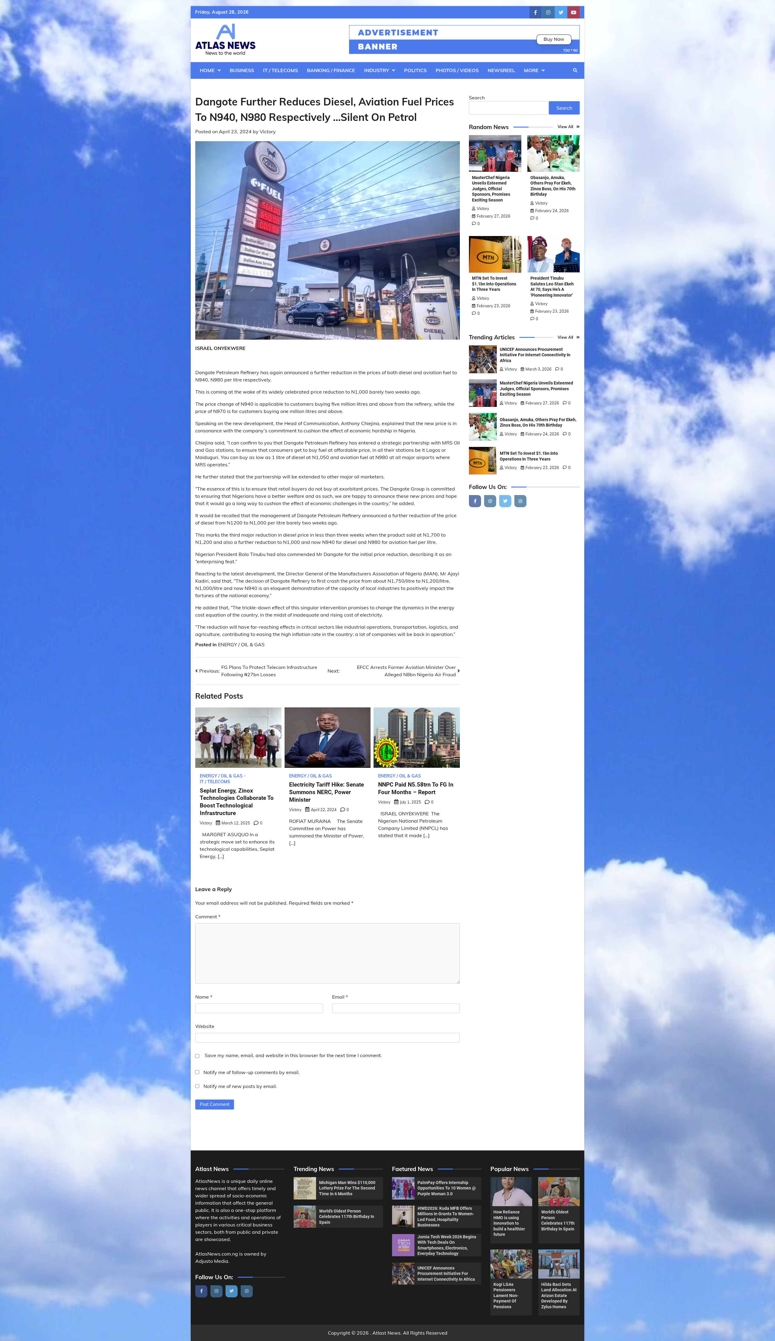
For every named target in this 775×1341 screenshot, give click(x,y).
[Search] (575, 70)
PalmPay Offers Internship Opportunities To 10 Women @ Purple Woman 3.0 (446, 1188)
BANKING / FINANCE (331, 70)
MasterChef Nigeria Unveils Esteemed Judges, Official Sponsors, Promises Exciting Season (491, 188)
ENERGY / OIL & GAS (241, 644)
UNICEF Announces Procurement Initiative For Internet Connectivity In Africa (535, 355)
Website (204, 1026)
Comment (207, 916)
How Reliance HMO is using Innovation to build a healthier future (509, 1223)
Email (340, 997)
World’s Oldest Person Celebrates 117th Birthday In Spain (346, 1217)
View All (565, 127)
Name (203, 997)
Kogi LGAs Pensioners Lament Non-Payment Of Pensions (506, 1295)
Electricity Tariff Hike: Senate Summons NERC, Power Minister (326, 792)
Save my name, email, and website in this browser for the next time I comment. (293, 1055)
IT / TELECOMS (280, 70)
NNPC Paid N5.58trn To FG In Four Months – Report (415, 788)
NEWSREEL (501, 70)
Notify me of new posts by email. (240, 1086)
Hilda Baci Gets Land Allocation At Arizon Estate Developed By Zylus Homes (559, 1295)
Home (207, 70)
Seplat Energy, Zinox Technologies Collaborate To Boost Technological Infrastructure (237, 802)
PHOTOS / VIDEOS (457, 70)
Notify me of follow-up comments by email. (251, 1072)
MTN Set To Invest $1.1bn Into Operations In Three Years (494, 284)
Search (477, 98)
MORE (531, 70)
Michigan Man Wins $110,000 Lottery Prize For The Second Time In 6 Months (347, 1188)
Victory (268, 131)
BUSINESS (242, 70)
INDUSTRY (376, 70)
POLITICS (415, 70)
